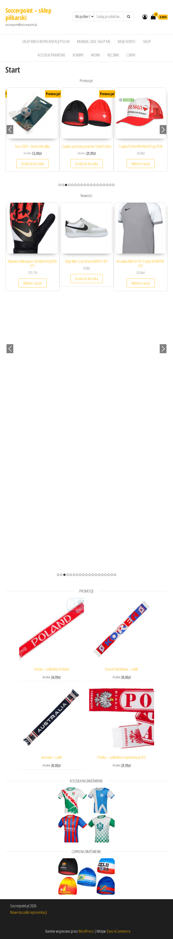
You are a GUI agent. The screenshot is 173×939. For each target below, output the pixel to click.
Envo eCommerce (118, 931)
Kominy (78, 55)
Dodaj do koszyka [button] (140, 168)
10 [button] (88, 185)
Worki (95, 55)
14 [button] (101, 185)
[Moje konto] (144, 16)
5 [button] (72, 185)
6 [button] (75, 185)
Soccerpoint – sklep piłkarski (28, 14)
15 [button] (104, 185)
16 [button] (107, 185)
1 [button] (60, 185)
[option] (32, 134)
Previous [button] (10, 129)
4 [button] (69, 185)
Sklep (147, 41)
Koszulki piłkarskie (51, 55)
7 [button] (78, 185)
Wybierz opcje (32, 168)
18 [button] (113, 185)
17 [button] (110, 185)
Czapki (130, 55)
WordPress (86, 931)
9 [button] (85, 185)
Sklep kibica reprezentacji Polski (46, 41)
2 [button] (63, 185)
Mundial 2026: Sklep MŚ (93, 41)
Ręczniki (113, 55)
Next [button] (163, 129)
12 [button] (94, 185)
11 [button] (91, 185)
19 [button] (115, 575)
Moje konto (126, 41)
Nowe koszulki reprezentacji (28, 912)
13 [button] (97, 185)
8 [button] (82, 185)
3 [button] (66, 185)
